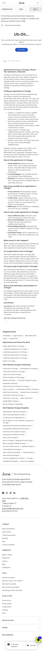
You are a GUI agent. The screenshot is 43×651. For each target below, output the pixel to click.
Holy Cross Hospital (27, 461)
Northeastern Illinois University (27, 389)
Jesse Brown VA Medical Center (14, 435)
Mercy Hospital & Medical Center (14, 443)
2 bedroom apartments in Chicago (15, 352)
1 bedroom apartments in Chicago (15, 349)
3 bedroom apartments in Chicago (15, 355)
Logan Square (18, 336)
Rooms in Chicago (9, 361)
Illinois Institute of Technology (13, 377)
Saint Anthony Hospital (11, 455)
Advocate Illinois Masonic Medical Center (17, 426)
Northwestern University (28, 369)
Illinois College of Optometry (13, 404)
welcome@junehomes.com (12, 508)
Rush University (8, 389)
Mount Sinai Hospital (10, 437)
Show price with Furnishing (12, 25)
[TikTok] (11, 493)
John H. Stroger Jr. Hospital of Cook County (17, 440)
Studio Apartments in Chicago (13, 346)
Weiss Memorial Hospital (11, 452)
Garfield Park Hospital (10, 461)
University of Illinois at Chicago (14, 371)
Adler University (26, 398)
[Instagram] (7, 493)
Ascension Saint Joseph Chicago (14, 432)
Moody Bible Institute (10, 401)
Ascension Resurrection (11, 446)
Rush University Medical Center (14, 415)
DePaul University (9, 380)
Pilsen (5, 339)
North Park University (10, 392)
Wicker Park (14, 339)
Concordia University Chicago (13, 395)
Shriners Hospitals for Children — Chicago (18, 458)
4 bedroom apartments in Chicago (15, 358)
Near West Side (30, 336)
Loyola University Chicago (12, 374)
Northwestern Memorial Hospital (14, 412)
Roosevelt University (10, 383)
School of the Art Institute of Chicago (16, 386)
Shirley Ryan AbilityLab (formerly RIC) (16, 429)
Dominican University (10, 398)
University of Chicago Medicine (14, 418)
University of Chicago (10, 369)
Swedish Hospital (28, 446)
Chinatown (6, 336)
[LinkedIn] (14, 493)
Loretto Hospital (28, 452)
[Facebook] (3, 493)
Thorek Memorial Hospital (12, 449)
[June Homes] (17, 475)
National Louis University (29, 392)
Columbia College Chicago (27, 380)
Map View (32, 645)
